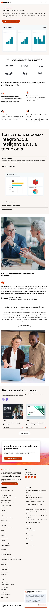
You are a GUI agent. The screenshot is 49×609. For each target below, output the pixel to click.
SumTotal (3, 533)
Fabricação (28, 538)
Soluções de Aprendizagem (7, 518)
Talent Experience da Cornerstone (9, 557)
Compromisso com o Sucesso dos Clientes (11, 559)
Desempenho (4, 513)
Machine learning (7, 209)
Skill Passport (4, 538)
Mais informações (24, 325)
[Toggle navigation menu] (45, 2)
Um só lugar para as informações (11, 205)
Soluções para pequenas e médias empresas (36, 490)
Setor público (29, 528)
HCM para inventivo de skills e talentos (35, 492)
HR (2, 515)
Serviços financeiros (30, 531)
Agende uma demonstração (11, 21)
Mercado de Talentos (6, 505)
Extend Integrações (5, 543)
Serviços (3, 540)
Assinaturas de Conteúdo (7, 528)
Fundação (3, 569)
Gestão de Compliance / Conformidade (35, 501)
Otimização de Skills (6, 500)
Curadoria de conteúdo (31, 506)
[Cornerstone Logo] (6, 2)
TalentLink (3, 535)
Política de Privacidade (18, 605)
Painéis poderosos (7, 158)
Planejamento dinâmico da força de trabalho (36, 509)
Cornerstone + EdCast (6, 567)
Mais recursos (24, 433)
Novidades (3, 574)
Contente (3, 525)
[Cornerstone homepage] (12, 469)
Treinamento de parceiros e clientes (34, 504)
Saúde (27, 533)
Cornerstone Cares (5, 572)
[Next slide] (7, 399)
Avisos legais (11, 605)
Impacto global (4, 582)
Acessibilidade (4, 587)
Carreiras (3, 577)
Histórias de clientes (6, 562)
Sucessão (3, 510)
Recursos (3, 592)
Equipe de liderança (6, 554)
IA (1, 492)
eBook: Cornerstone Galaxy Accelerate (12, 403)
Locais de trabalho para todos (33, 522)
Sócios (2, 579)
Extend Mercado (5, 545)
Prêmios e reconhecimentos (7, 584)
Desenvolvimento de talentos (8, 503)
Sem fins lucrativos (30, 546)
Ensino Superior (29, 541)
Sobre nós (3, 564)
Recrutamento (4, 508)
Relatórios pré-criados (8, 202)
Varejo (27, 543)
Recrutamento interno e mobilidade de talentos (37, 520)
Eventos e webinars (5, 594)
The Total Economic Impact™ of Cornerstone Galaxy (33, 404)
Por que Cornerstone (6, 552)
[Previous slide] (3, 399)
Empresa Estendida (5, 523)
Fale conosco (28, 472)
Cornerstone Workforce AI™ (7, 490)
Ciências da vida (29, 536)
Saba (2, 530)
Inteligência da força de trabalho (9, 497)
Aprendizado (4, 520)
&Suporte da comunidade (31, 474)
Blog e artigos (4, 597)
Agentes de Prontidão (6, 495)
